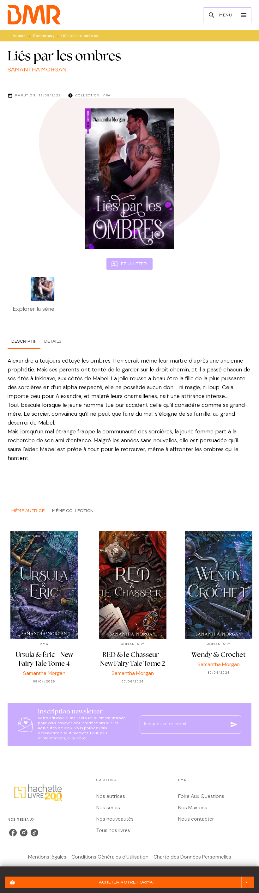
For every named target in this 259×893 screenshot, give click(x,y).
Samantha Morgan (37, 70)
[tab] (24, 341)
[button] (129, 882)
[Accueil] (34, 15)
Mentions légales (47, 856)
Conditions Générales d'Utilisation (109, 856)
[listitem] (13, 832)
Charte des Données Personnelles (192, 856)
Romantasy (44, 35)
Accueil (20, 35)
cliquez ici (76, 738)
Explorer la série (33, 309)
